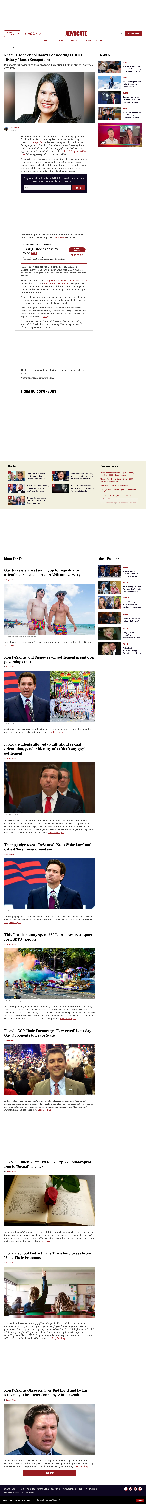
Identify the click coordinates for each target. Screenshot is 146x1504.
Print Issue (127, 598)
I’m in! (78, 188)
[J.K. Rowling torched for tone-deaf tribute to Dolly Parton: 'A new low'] (109, 587)
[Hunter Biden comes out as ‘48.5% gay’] (109, 618)
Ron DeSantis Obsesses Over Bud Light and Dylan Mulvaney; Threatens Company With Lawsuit (45, 1392)
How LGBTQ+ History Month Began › (114, 485)
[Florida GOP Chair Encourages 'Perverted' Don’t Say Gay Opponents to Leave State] (49, 1069)
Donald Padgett (15, 127)
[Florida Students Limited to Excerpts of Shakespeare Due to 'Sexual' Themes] (49, 1201)
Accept (140, 1500)
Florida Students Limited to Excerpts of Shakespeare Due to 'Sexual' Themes (48, 1164)
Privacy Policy (42, 1500)
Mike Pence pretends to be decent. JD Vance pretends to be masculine (132, 85)
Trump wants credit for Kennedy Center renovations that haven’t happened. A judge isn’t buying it (132, 102)
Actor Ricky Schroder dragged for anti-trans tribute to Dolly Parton (132, 652)
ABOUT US (15, 1489)
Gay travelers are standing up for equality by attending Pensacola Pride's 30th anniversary (42, 572)
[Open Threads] (35, 33)
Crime (125, 108)
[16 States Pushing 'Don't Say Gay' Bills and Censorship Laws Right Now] (16, 500)
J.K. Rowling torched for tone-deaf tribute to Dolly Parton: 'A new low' (132, 590)
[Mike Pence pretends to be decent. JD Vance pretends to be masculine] (109, 82)
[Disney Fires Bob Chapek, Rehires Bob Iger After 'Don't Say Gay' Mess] (16, 488)
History (88, 40)
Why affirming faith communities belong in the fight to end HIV (132, 69)
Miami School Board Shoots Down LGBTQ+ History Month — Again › (117, 480)
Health (74, 40)
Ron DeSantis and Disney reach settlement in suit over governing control (49, 659)
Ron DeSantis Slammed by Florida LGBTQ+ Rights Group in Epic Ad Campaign (82, 489)
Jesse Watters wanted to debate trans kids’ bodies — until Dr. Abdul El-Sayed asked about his (131, 577)
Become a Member (77, 249)
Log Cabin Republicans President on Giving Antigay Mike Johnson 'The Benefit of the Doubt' (37, 477)
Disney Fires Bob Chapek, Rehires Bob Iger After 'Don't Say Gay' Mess (38, 488)
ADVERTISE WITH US (43, 1489)
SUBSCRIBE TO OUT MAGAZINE (10, 33)
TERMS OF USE (83, 1489)
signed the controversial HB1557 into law (67, 280)
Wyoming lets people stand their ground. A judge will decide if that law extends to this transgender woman (132, 118)
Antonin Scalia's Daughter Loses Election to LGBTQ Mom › (117, 497)
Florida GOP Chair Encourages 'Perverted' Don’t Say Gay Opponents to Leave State (47, 1033)
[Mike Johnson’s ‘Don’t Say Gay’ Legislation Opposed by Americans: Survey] (60, 476)
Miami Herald (59, 237)
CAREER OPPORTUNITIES (28, 1489)
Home (6, 48)
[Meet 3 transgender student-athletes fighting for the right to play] (109, 602)
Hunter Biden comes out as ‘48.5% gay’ (132, 619)
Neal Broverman (10, 854)
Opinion (99, 40)
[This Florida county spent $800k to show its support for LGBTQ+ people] (49, 973)
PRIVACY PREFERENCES (69, 1489)
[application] (120, 135)
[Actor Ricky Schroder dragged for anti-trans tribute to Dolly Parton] (109, 649)
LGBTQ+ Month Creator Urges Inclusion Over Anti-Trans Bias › (118, 490)
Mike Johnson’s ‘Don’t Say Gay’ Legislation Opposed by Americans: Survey (82, 476)
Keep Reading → (12, 644)
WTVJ (45, 316)
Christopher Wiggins (11, 667)
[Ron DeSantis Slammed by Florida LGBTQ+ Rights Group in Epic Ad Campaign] (60, 488)
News (61, 40)
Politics (47, 40)
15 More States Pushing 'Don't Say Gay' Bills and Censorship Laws (37, 500)
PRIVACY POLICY (55, 1489)
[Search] (122, 33)
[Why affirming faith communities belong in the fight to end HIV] (109, 67)
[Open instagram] (39, 33)
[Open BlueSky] (30, 33)
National (126, 93)
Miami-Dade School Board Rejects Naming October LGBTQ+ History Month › (117, 473)
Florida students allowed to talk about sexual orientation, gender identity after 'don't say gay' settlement (44, 749)
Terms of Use (57, 1500)
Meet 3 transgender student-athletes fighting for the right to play (131, 605)
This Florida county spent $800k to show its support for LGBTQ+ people (48, 937)
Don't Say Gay (15, 48)
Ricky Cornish (9, 580)
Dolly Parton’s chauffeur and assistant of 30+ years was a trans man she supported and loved (132, 637)
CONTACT (7, 1489)
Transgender (37, 142)
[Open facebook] (25, 33)
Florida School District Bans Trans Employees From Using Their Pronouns (47, 1255)
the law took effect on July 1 (57, 283)
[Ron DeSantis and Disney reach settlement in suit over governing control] (49, 696)
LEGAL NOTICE (93, 1489)
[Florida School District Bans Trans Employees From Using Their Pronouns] (49, 1292)
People (125, 583)
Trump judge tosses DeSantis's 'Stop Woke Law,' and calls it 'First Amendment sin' (47, 847)
